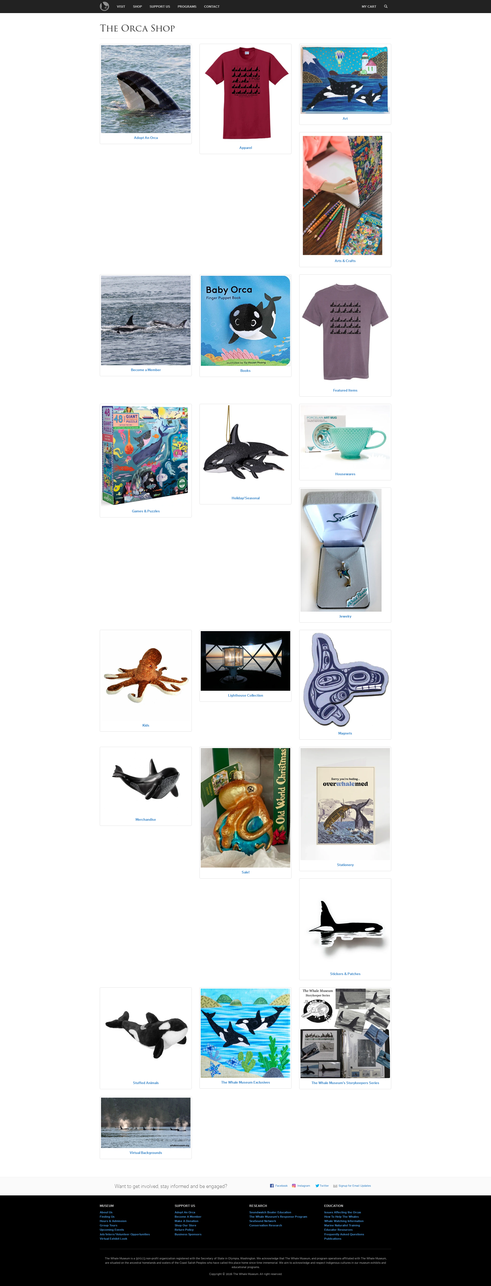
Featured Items (345, 390)
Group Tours (108, 1225)
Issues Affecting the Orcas (342, 1212)
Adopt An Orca (146, 138)
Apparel (245, 148)
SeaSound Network (262, 1221)
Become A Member (188, 1216)
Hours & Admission (113, 1221)
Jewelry (345, 616)
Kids (145, 725)
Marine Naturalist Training (342, 1225)
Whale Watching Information (344, 1221)
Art (345, 119)
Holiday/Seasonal (246, 498)
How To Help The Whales (341, 1216)
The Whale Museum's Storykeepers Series (345, 1083)
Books (245, 371)
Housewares (345, 474)
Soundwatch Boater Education (270, 1212)
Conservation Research (265, 1225)
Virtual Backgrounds (146, 1153)
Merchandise (146, 820)
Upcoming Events (112, 1229)
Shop (137, 6)
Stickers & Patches (345, 974)
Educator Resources (338, 1229)
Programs (187, 6)
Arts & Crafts (345, 261)
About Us (106, 1212)
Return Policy (184, 1229)
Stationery (345, 865)
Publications (332, 1238)
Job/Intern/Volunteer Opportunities (125, 1234)
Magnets (345, 733)
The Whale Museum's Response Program (278, 1216)
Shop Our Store (185, 1225)
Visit (121, 6)
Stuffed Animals (146, 1083)
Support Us (160, 6)
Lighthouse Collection (245, 695)
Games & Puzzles (146, 511)
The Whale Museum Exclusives (245, 1082)
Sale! (246, 872)
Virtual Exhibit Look (113, 1238)
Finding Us (107, 1216)
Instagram (303, 1185)
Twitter (324, 1185)
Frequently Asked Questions (344, 1234)
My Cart (369, 6)
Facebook (281, 1185)
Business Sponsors (188, 1234)
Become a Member (146, 370)
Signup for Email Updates (355, 1185)
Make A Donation (186, 1221)
